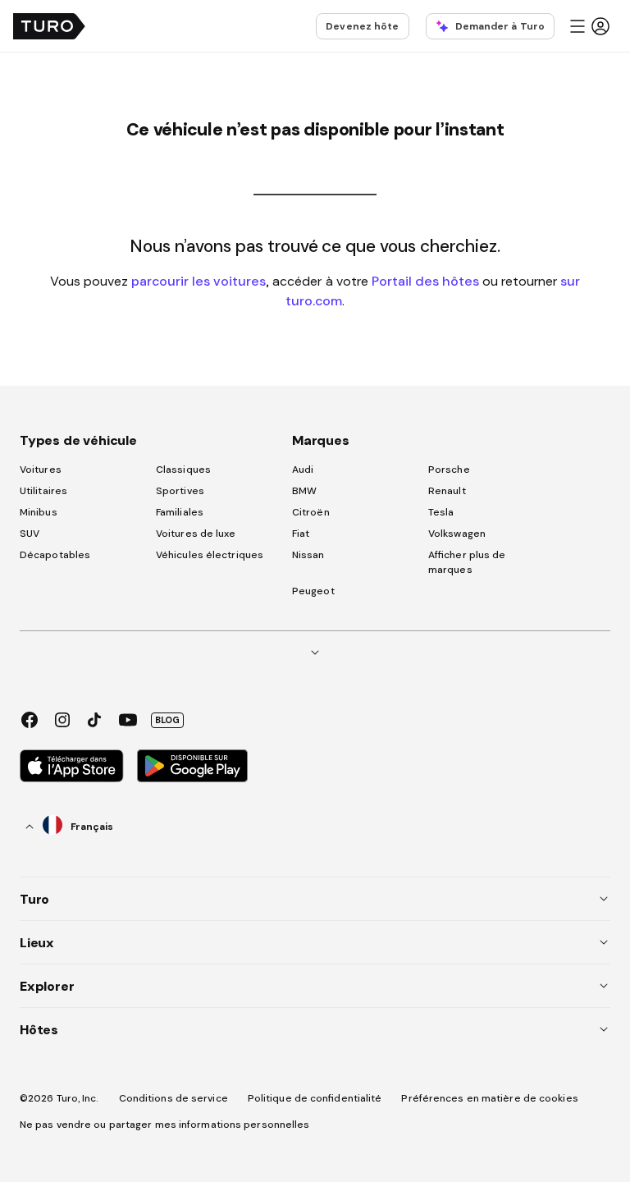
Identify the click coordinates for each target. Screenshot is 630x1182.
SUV (29, 533)
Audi (302, 469)
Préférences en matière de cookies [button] (489, 1098)
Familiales (179, 512)
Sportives (180, 491)
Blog (167, 720)
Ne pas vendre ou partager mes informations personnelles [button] (165, 1124)
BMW (304, 491)
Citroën (311, 512)
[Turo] (49, 26)
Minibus (38, 512)
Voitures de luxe (196, 533)
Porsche (449, 469)
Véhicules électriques (209, 555)
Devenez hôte (362, 26)
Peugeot (313, 591)
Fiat (300, 533)
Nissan (308, 555)
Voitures (41, 469)
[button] (589, 26)
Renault (447, 491)
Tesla (441, 512)
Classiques (183, 469)
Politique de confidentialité (315, 1098)
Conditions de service (173, 1098)
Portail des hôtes (425, 280)
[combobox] (70, 826)
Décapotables (55, 555)
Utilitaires (43, 491)
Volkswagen (457, 533)
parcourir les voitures (198, 280)
